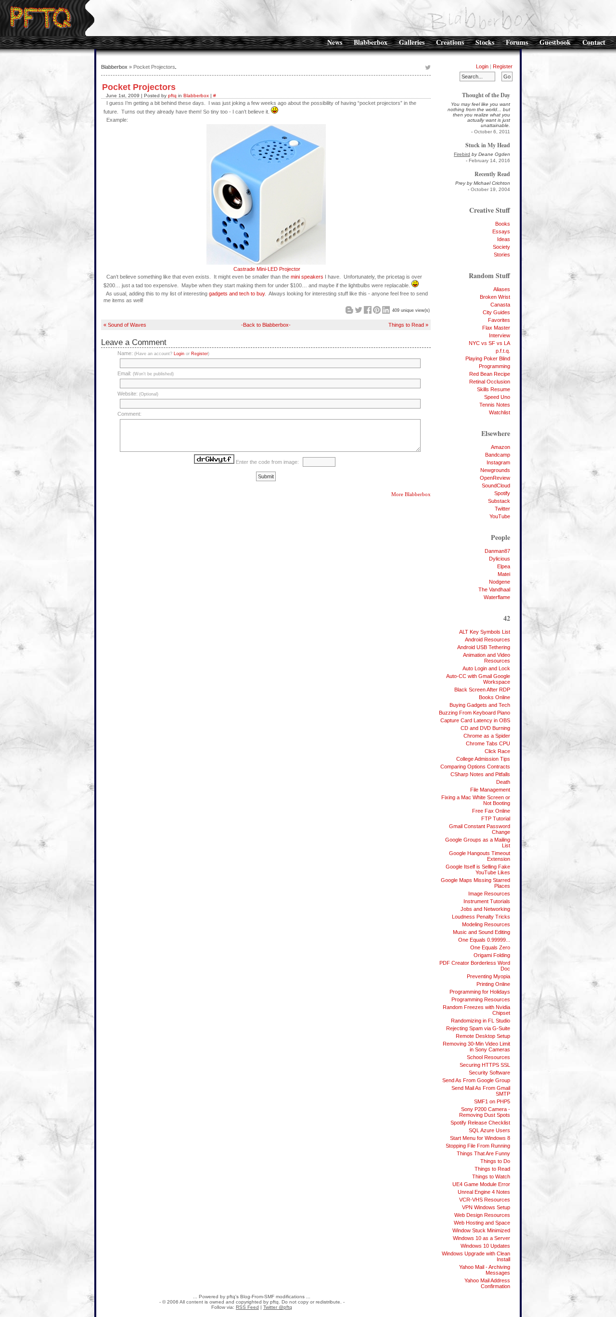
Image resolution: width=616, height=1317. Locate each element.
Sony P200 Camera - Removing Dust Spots (484, 1112)
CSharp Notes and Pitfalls (480, 774)
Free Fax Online (491, 811)
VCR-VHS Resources (484, 1199)
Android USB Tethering (483, 647)
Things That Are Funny (483, 1153)
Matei (504, 574)
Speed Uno (497, 397)
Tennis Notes (494, 405)
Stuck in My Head (487, 145)
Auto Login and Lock (486, 668)
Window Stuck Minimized (481, 1230)
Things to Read (492, 1169)
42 (506, 618)
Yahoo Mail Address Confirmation (487, 1283)
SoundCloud (496, 485)
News (334, 42)
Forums (517, 42)
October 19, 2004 (490, 189)
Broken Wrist (495, 297)
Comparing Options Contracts (475, 766)
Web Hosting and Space (482, 1223)
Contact (593, 42)
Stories (502, 254)
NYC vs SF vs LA (489, 343)
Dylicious (499, 559)
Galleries (411, 42)
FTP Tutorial (495, 818)
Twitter (502, 508)
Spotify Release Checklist (480, 1122)
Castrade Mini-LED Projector (266, 269)
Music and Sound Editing (481, 932)
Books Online (494, 697)
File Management (490, 790)
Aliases (501, 289)
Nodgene (499, 582)
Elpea (503, 566)
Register (503, 66)
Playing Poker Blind (487, 358)
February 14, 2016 (489, 160)
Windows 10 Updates (485, 1246)
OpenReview (495, 478)
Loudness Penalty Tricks (481, 917)
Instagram (498, 462)
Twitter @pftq (277, 1307)
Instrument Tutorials (486, 901)
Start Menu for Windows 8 (480, 1138)
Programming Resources (480, 999)
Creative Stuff (489, 210)
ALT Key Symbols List (484, 632)
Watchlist (499, 412)
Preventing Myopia (488, 976)
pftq (172, 95)
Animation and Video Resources (486, 658)
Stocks (484, 42)
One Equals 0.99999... (484, 940)
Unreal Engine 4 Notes (484, 1192)
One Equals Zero (490, 947)
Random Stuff (489, 275)
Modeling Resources (486, 924)
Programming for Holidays (479, 992)
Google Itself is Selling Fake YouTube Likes (478, 869)
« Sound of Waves (124, 325)
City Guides (496, 312)
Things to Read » (408, 325)
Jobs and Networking (485, 909)
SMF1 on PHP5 (492, 1101)
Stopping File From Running (478, 1146)
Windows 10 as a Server (481, 1238)
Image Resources (489, 893)
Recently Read (492, 174)
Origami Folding (492, 955)
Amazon (500, 447)
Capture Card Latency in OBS (475, 720)
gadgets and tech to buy (237, 293)
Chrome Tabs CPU (488, 743)
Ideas (503, 239)
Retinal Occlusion (489, 381)
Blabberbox (370, 42)
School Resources (488, 1057)
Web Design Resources (482, 1215)
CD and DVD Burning (485, 728)
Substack (499, 501)
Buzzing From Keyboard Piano (474, 713)
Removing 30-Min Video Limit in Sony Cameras (476, 1046)
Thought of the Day (486, 95)
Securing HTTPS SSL (485, 1065)
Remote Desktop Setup (483, 1036)
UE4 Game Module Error (481, 1184)
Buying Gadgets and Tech (479, 705)
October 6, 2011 (492, 131)
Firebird (462, 154)
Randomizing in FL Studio (480, 1020)
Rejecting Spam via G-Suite (478, 1028)
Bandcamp (497, 455)
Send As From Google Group (476, 1080)
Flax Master (496, 328)
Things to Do (495, 1161)
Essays (501, 231)
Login (482, 66)
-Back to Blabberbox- (266, 325)
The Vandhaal (494, 589)
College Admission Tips (483, 759)
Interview (499, 335)
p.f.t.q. (503, 351)
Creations (450, 42)
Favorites (499, 320)
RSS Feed (247, 1307)
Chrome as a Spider (486, 736)
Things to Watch (491, 1176)
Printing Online (493, 984)
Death (503, 782)
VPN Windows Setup (486, 1207)
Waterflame (497, 597)
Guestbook (555, 42)
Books (502, 224)
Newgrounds (495, 470)
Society (501, 247)
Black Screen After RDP (482, 689)
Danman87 (497, 551)
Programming (494, 366)
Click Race (497, 751)
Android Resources (487, 639)
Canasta (500, 304)
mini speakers (307, 277)
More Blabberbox (411, 494)
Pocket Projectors (139, 87)
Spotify (502, 493)
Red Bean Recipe (489, 374)
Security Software (489, 1072)
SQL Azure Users (489, 1130)
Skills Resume (493, 389)
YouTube (499, 516)
